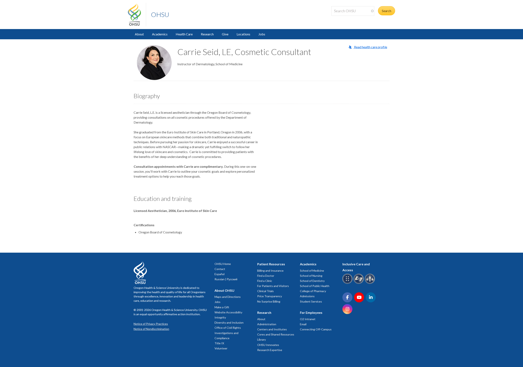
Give (225, 34)
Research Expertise (269, 350)
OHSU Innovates (268, 345)
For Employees (311, 312)
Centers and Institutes (272, 329)
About (139, 34)
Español (220, 274)
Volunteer (221, 348)
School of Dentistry (312, 281)
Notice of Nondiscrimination (151, 329)
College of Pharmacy (313, 291)
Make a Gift (222, 307)
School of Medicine (312, 270)
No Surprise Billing (268, 301)
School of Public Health (314, 286)
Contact (220, 269)
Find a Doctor (265, 275)
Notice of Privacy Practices (151, 323)
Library (261, 339)
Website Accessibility (228, 312)
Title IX (219, 343)
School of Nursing (311, 275)
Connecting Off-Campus (316, 329)
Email (303, 324)
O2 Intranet (307, 319)
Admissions (307, 296)
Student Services (311, 301)
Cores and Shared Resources (275, 334)
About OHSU (224, 290)
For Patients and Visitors (273, 286)
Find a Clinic (264, 281)
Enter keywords (344, 18)
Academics (160, 34)
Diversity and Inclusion (229, 322)
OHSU (160, 14)
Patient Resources (271, 264)
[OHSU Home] (137, 14)
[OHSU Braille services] (348, 283)
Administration (266, 324)
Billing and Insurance (270, 270)
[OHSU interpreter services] (370, 283)
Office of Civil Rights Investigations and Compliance (228, 333)
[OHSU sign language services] (359, 283)
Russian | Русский (226, 279)
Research (207, 34)
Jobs (261, 34)
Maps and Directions (228, 296)
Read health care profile (370, 47)
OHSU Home (223, 264)
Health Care (184, 34)
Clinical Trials (265, 291)
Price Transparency (269, 296)
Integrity (220, 317)
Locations (243, 34)
